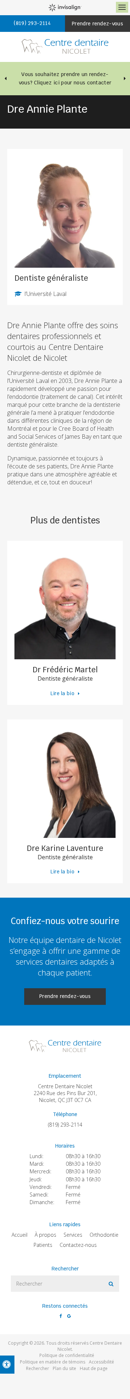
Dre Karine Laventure (65, 848)
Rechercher (37, 1368)
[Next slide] (124, 78)
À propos (45, 1234)
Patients (43, 1244)
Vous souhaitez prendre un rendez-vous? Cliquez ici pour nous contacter (65, 78)
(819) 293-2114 (65, 1124)
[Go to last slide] (5, 78)
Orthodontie (104, 1234)
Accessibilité (101, 1362)
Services (73, 1234)
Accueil (19, 1234)
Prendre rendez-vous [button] (97, 23)
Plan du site (64, 1368)
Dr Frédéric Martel (65, 670)
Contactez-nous (78, 1244)
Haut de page (94, 1368)
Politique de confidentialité (66, 1355)
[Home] (65, 47)
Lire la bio (63, 693)
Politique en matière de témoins (52, 1362)
